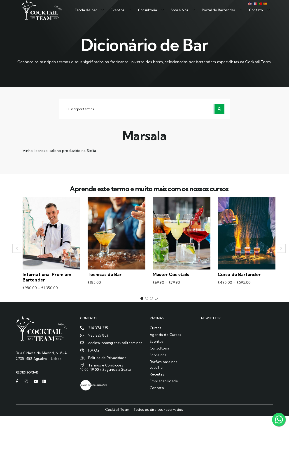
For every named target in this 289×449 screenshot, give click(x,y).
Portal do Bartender (218, 10)
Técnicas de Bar (105, 274)
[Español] (265, 3)
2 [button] (146, 298)
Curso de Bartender (239, 274)
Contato (256, 10)
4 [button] (156, 298)
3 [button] (151, 298)
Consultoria (147, 10)
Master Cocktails (171, 274)
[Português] (259, 3)
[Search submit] (219, 109)
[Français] (254, 3)
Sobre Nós (179, 10)
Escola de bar (86, 10)
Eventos (117, 10)
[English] (249, 3)
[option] (51, 248)
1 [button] (141, 298)
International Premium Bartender (47, 277)
